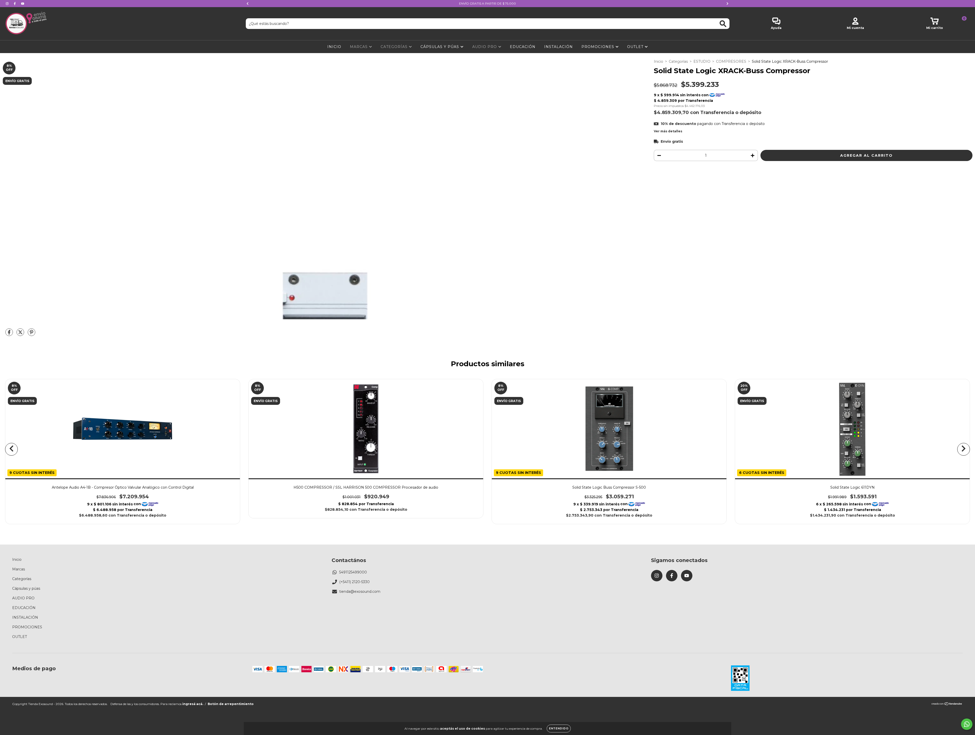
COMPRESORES (731, 61)
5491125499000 (353, 572)
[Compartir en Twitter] (21, 334)
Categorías (395, 46)
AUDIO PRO (485, 46)
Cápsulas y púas (440, 46)
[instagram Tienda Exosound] (7, 3)
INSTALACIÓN (558, 46)
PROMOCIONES (598, 46)
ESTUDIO (701, 61)
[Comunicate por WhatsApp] (966, 724)
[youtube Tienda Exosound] (22, 3)
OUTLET (636, 46)
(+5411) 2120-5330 (354, 582)
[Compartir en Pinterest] (31, 334)
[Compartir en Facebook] (9, 334)
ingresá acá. (192, 704)
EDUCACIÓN (522, 46)
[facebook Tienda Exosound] (15, 3)
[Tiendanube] (947, 704)
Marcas (359, 46)
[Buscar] (723, 24)
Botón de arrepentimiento (231, 704)
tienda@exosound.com (359, 591)
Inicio (334, 46)
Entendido (558, 728)
